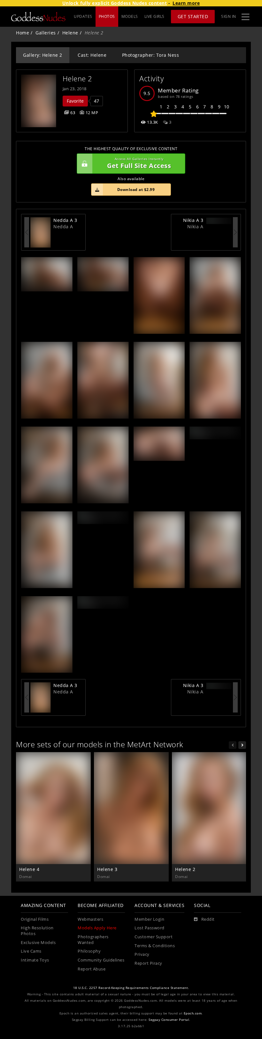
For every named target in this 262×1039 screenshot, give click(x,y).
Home (22, 33)
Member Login (149, 919)
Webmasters (90, 919)
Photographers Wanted (93, 939)
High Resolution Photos (37, 930)
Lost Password (150, 928)
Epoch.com (193, 1013)
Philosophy (89, 951)
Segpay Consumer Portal (169, 1020)
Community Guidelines (101, 960)
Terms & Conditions (155, 945)
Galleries (45, 33)
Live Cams (31, 951)
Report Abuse (91, 969)
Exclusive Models (38, 942)
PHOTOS (107, 16)
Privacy (142, 954)
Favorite (75, 101)
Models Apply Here (97, 928)
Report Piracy (148, 963)
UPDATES (83, 16)
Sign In (228, 16)
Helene (70, 33)
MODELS (129, 16)
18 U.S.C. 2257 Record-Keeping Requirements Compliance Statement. (131, 988)
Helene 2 (77, 79)
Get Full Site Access (139, 163)
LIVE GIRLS (154, 16)
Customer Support (154, 937)
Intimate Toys (35, 960)
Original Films (35, 919)
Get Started (193, 16)
